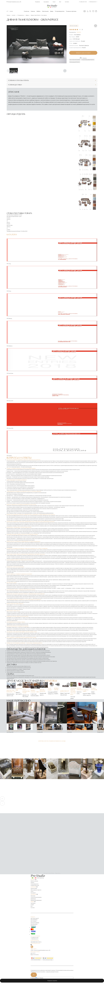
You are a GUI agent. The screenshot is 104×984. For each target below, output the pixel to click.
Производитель (75, 32)
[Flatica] (52, 947)
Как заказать (46, 1)
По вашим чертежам (71, 11)
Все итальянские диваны (75, 59)
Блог (60, 1)
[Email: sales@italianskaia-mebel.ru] (84, 11)
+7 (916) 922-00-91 (34, 939)
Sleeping (10, 318)
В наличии (26, 11)
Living (9, 263)
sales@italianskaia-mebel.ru (36, 941)
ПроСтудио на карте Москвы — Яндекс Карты (52, 873)
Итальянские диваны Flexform (88, 59)
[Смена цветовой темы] (87, 11)
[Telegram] (31, 944)
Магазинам (33, 895)
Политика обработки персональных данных (64, 970)
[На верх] (34, 975)
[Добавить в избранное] (13, 684)
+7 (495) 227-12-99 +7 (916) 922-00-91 (87, 1)
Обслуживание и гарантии (36, 890)
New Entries (10, 373)
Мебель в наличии (34, 881)
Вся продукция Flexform (75, 62)
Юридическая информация (36, 900)
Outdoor (10, 455)
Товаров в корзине (52, 980)
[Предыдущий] (8, 70)
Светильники (45, 11)
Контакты (67, 1)
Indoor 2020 (10, 428)
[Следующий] (65, 70)
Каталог (11, 11)
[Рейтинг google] (48, 960)
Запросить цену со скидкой (83, 53)
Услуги (54, 1)
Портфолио (37, 1)
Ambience (10, 345)
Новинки (33, 11)
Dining (9, 291)
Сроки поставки (34, 888)
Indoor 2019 (10, 400)
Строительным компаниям (36, 897)
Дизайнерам (33, 898)
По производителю (59, 11)
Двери (51, 11)
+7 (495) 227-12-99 (34, 937)
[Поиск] (90, 11)
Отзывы (32, 904)
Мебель (38, 11)
